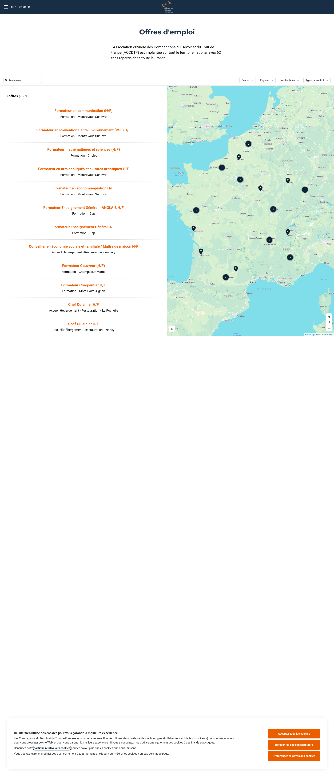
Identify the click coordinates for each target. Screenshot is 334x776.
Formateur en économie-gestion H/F (83, 188)
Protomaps (310, 334)
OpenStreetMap (325, 334)
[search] (23, 80)
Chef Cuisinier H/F (83, 304)
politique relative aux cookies (52, 748)
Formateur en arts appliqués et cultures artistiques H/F (83, 169)
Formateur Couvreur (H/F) (83, 266)
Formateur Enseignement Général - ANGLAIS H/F (83, 208)
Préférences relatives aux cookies (294, 756)
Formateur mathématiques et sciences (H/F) (83, 149)
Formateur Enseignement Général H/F (84, 227)
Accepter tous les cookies (294, 733)
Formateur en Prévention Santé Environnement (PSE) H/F (83, 130)
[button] (269, 239)
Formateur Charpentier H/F (83, 285)
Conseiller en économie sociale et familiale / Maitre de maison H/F (83, 246)
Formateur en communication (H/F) (83, 111)
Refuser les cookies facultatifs (294, 744)
